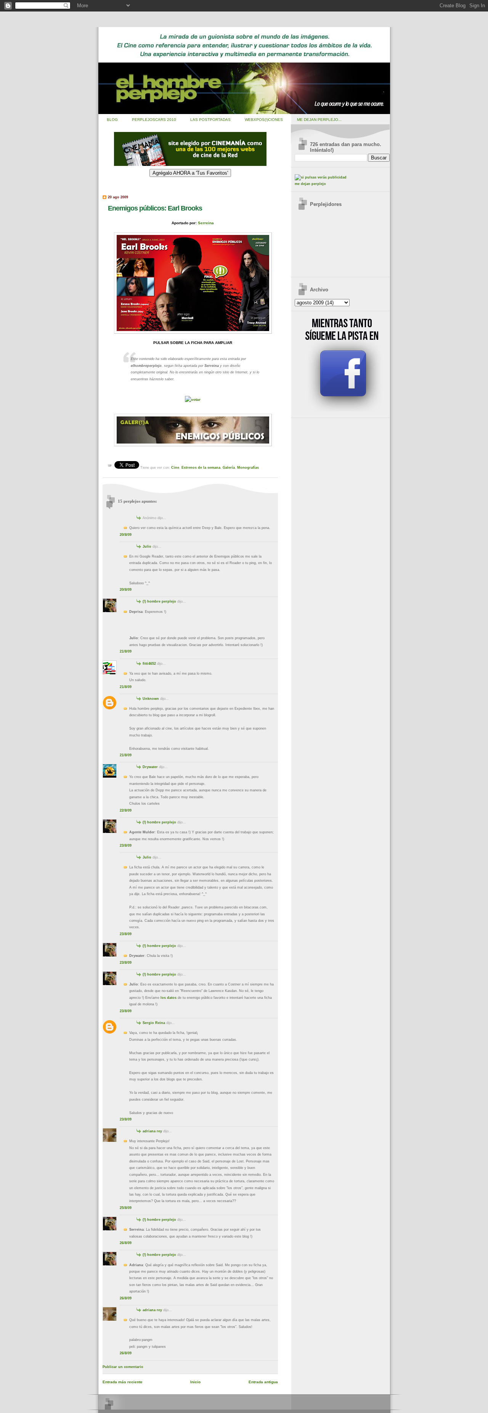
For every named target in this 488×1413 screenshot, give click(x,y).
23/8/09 (126, 845)
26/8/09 (126, 1243)
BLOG (112, 119)
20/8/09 (126, 535)
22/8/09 (126, 810)
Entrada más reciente (123, 1382)
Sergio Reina (154, 1023)
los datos (169, 998)
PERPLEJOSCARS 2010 (154, 119)
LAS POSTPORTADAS (210, 119)
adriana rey (152, 1131)
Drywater (150, 767)
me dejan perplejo (310, 184)
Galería (229, 467)
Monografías (248, 467)
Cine (175, 467)
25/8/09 (126, 1208)
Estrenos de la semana (200, 467)
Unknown (151, 699)
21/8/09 (126, 651)
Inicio (195, 1382)
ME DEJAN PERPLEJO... (319, 119)
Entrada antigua (263, 1382)
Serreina (206, 223)
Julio (147, 546)
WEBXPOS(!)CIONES (264, 119)
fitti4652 (149, 664)
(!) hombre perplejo (159, 601)
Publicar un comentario (123, 1367)
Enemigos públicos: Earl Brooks (155, 208)
